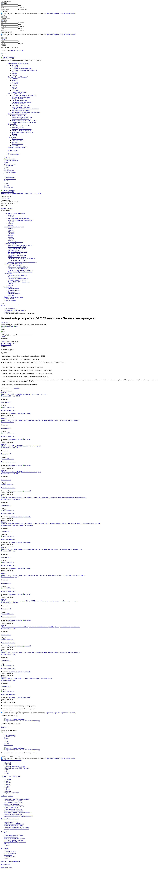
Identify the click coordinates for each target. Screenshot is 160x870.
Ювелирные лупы (17, 144)
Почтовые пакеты (17, 140)
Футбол (14, 134)
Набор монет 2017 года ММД (10, 447)
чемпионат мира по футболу (21, 110)
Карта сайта (4, 727)
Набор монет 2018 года (8, 680)
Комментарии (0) (6, 345)
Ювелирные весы (17, 139)
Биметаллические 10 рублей (21, 97)
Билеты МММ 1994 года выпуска (22, 132)
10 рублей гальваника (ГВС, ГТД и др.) (24, 70)
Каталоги (15, 145)
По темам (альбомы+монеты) (17, 114)
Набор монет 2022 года (8, 422)
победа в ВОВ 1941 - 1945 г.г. (21, 99)
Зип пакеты (15, 142)
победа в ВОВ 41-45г (18, 115)
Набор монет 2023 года (8, 654)
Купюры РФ (12, 124)
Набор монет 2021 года (8, 628)
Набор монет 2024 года (8, 551)
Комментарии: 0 (6, 402)
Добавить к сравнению (8, 343)
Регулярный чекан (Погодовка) (18, 77)
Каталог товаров (9, 159)
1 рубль (14, 75)
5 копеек (14, 80)
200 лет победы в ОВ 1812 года (22, 117)
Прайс (6, 167)
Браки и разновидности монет (17, 147)
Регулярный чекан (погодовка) (21, 102)
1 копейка (15, 78)
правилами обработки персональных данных (60, 13)
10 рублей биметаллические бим (22, 68)
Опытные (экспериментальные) (22, 129)
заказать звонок (6, 198)
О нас (6, 162)
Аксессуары (12, 137)
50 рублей (15, 65)
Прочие (14, 135)
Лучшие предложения (11, 160)
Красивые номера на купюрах (21, 130)
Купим (6, 169)
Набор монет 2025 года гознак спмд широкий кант (17, 525)
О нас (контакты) (9, 177)
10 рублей (15, 90)
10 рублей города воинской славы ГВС (24, 95)
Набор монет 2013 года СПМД (10, 396)
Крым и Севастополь (18, 104)
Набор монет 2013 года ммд (9, 577)
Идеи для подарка (13, 154)
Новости (7, 157)
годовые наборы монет (19, 92)
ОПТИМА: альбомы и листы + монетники (25, 109)
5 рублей (14, 72)
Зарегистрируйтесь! (17, 50)
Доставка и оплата (10, 164)
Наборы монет (12, 150)
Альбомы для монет (14, 93)
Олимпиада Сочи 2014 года (20, 105)
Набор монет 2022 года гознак (10, 499)
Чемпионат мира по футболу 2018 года (24, 120)
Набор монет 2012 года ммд (9, 602)
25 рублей (15, 67)
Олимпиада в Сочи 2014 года (21, 119)
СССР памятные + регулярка (21, 107)
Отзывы (7, 180)
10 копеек (15, 82)
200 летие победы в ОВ (19, 100)
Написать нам (8, 165)
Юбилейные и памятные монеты (18, 63)
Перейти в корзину (7, 208)
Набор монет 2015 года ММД (10, 473)
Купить (3, 336)
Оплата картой (9, 170)
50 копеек (15, 83)
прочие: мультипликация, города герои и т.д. (26, 112)
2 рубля (14, 73)
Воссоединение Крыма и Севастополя (24, 122)
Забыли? (3, 39)
